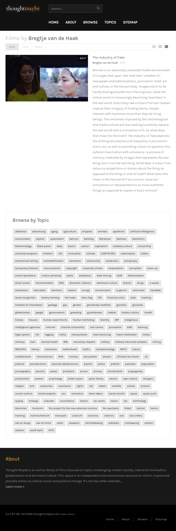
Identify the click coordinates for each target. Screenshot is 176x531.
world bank (36, 430)
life (37, 334)
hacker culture (130, 312)
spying (19, 400)
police (101, 363)
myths (86, 349)
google (39, 312)
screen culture (23, 393)
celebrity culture (122, 246)
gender (77, 304)
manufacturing (102, 334)
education (40, 290)
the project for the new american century (73, 408)
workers (19, 430)
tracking (20, 415)
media (146, 334)
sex (63, 393)
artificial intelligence (142, 231)
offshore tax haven (128, 356)
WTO (51, 430)
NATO (123, 349)
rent (32, 386)
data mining (104, 275)
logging (49, 334)
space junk (149, 393)
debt (119, 275)
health (148, 312)
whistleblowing (94, 422)
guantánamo (94, 312)
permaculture (38, 363)
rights (80, 386)
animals (102, 231)
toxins (154, 408)
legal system (22, 334)
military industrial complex (131, 341)
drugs (140, 282)
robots (102, 386)
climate (90, 253)
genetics (121, 304)
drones (127, 282)
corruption (135, 268)
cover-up (152, 268)
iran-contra (96, 327)
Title (25, 46)
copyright (71, 268)
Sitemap (130, 22)
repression (46, 386)
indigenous (131, 319)
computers (112, 260)
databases (85, 275)
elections (56, 290)
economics (21, 290)
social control (116, 393)
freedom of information (28, 304)
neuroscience (45, 356)
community (93, 260)
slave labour (96, 393)
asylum (40, 238)
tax (125, 400)
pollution (130, 363)
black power (44, 246)
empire (72, 290)
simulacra (77, 393)
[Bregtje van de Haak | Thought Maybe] (23, 8)
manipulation (79, 334)
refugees (148, 378)
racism (113, 378)
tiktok (127, 408)
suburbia (49, 400)
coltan (144, 253)
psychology (55, 378)
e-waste (154, 282)
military (105, 341)
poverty (40, 371)
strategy (33, 400)
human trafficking (83, 319)
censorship (144, 246)
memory (20, 341)
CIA (60, 253)
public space (75, 378)
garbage (52, 304)
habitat (112, 312)
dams (70, 275)
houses (33, 319)
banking (89, 238)
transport (60, 415)
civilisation (74, 253)
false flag (86, 297)
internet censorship (72, 327)
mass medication (126, 334)
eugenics (121, 290)
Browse (90, 22)
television (21, 408)
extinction (139, 290)
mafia (62, 334)
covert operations (25, 275)
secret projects (47, 393)
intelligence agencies (27, 327)
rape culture (130, 378)
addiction (20, 231)
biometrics (138, 238)
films (63, 470)
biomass (121, 238)
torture (141, 408)
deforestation (136, 275)
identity (104, 319)
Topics (110, 22)
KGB (129, 327)
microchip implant (84, 341)
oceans (107, 356)
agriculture (69, 231)
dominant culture (107, 282)
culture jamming (51, 275)
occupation (90, 356)
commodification (53, 260)
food (133, 297)
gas (65, 304)
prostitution (22, 378)
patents (19, 363)
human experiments (55, 319)
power (53, 371)
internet (50, 327)
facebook (155, 290)
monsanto (51, 349)
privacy (98, 371)
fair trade (70, 297)
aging (54, 231)
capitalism (101, 246)
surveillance (67, 400)
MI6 (65, 341)
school (131, 386)
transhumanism (40, 415)
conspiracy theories (26, 268)
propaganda (135, 371)
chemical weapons (26, 253)
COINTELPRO (108, 253)
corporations (115, 268)
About (71, 22)
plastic (88, 363)
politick (115, 363)
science (145, 386)
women (149, 422)
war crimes (135, 415)
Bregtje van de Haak (105, 62)
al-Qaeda (87, 231)
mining (157, 341)
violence (109, 415)
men (33, 341)
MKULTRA (20, 349)
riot (91, 386)
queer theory (96, 378)
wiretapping (132, 422)
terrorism (37, 408)
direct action (22, 282)
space (133, 393)
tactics (84, 400)
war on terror (43, 422)
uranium (77, 415)
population (147, 363)
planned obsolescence (65, 363)
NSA (60, 356)
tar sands (99, 400)
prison (84, 371)
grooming (75, 312)
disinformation (44, 282)
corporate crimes (93, 268)
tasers (114, 400)
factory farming (50, 297)
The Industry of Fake (109, 57)
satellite (116, 386)
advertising (38, 231)
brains (71, 246)
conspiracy (130, 260)
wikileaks (113, 422)
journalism (115, 327)
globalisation (22, 312)
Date (12, 46)
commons (75, 260)
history (19, 319)
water (60, 422)
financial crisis (116, 297)
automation (57, 238)
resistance (64, 386)
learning (142, 327)
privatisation (115, 371)
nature (136, 349)
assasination (22, 238)
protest (39, 378)
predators (68, 371)
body (59, 246)
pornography (22, 371)
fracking (146, 297)
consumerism (52, 268)
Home (54, 22)
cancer (85, 246)
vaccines (93, 415)
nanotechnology (105, 349)
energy (86, 290)
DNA (61, 282)
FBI (100, 297)
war (122, 415)
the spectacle (111, 408)
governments (57, 312)
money (35, 349)
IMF (117, 319)
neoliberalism (23, 356)
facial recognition (25, 297)
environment (102, 290)
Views (38, 46)
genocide (137, 304)
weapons (74, 422)
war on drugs (22, 422)
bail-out (73, 238)
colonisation (128, 253)
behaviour (105, 238)
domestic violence (80, 282)
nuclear (73, 356)
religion (19, 386)
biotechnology (23, 246)
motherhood (70, 349)
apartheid (118, 231)
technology (139, 400)
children (48, 253)
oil (146, 356)
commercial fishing (26, 260)
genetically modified (99, 304)
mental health (49, 341)
